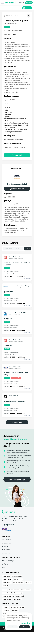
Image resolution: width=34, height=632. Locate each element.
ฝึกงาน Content (7, 579)
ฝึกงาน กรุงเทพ (25, 590)
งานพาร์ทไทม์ (6, 610)
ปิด (12, 627)
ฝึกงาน (4, 590)
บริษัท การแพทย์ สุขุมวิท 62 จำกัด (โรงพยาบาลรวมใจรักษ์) (20, 286)
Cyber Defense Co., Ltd (16, 257)
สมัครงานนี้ (28, 8)
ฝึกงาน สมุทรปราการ (8, 596)
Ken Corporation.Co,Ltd (17, 184)
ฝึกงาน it (5, 586)
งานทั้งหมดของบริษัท (18, 189)
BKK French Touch (15, 367)
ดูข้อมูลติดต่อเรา (9, 525)
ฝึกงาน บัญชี (6, 576)
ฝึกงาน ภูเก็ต (17, 599)
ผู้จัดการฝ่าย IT (9, 291)
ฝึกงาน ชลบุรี (20, 596)
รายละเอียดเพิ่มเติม (25, 623)
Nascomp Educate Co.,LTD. (17, 313)
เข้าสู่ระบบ (21, 3)
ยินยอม (24, 627)
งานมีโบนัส (15, 610)
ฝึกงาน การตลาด (17, 576)
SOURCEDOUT (13, 396)
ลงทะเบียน (29, 3)
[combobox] (13, 248)
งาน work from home (17, 607)
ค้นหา (28, 249)
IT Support (8, 318)
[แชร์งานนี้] (28, 16)
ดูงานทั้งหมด (18, 422)
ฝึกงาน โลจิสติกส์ (18, 583)
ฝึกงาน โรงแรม (7, 583)
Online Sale (8, 345)
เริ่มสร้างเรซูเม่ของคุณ (17, 479)
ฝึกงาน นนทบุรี (18, 593)
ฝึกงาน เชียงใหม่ (7, 593)
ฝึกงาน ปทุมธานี (7, 599)
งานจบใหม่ (5, 607)
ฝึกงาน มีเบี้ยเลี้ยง (14, 590)
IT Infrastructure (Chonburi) (14, 401)
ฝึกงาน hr (28, 583)
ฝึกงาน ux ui (18, 579)
